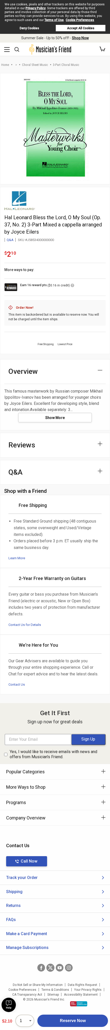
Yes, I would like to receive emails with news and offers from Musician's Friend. (53, 754)
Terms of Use (54, 20)
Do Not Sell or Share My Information (38, 985)
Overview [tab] (23, 371)
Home (5, 65)
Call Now (29, 861)
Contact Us (16, 684)
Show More (55, 418)
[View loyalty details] (72, 286)
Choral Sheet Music (35, 65)
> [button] (16, 65)
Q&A (10, 240)
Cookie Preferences (80, 20)
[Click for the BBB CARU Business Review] (78, 1003)
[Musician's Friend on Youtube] (59, 967)
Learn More (16, 558)
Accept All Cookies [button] (80, 28)
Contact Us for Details (24, 625)
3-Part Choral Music (66, 65)
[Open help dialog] (9, 1005)
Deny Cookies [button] (29, 28)
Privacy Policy (36, 8)
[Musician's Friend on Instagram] (68, 967)
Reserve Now (73, 1020)
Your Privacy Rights (88, 990)
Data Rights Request (82, 985)
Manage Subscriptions (27, 947)
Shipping (14, 891)
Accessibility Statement (81, 994)
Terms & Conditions (55, 990)
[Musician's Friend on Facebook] (41, 967)
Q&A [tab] (15, 472)
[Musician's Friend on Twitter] (50, 967)
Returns (13, 905)
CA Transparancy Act (27, 994)
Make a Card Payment (26, 933)
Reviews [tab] (21, 445)
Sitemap (53, 994)
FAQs (11, 919)
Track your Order (22, 877)
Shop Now (80, 38)
